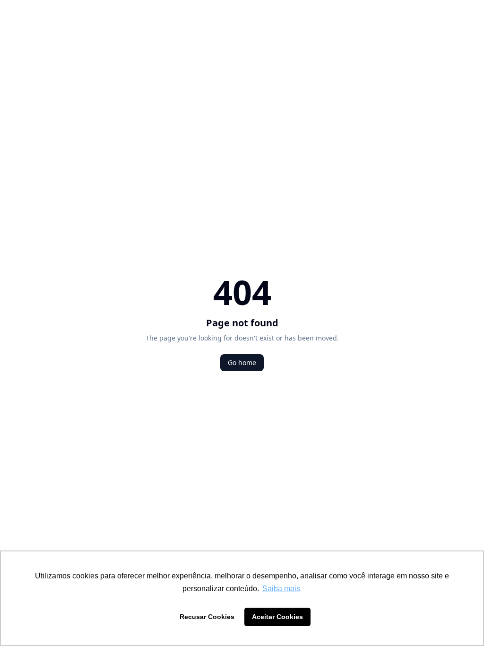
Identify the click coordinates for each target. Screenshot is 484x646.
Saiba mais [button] (281, 589)
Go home (242, 362)
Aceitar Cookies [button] (277, 616)
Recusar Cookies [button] (207, 616)
